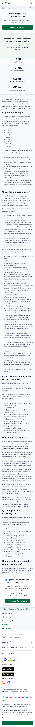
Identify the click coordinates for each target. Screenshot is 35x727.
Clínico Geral (6, 617)
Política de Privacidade (10, 715)
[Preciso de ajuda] (31, 3)
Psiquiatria (10, 158)
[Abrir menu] (2, 3)
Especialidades (11, 8)
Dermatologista (8, 621)
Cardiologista (7, 613)
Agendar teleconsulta (18, 27)
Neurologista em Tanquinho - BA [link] (26, 8)
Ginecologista (7, 629)
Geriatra (5, 625)
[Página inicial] (3, 8)
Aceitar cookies (18, 723)
